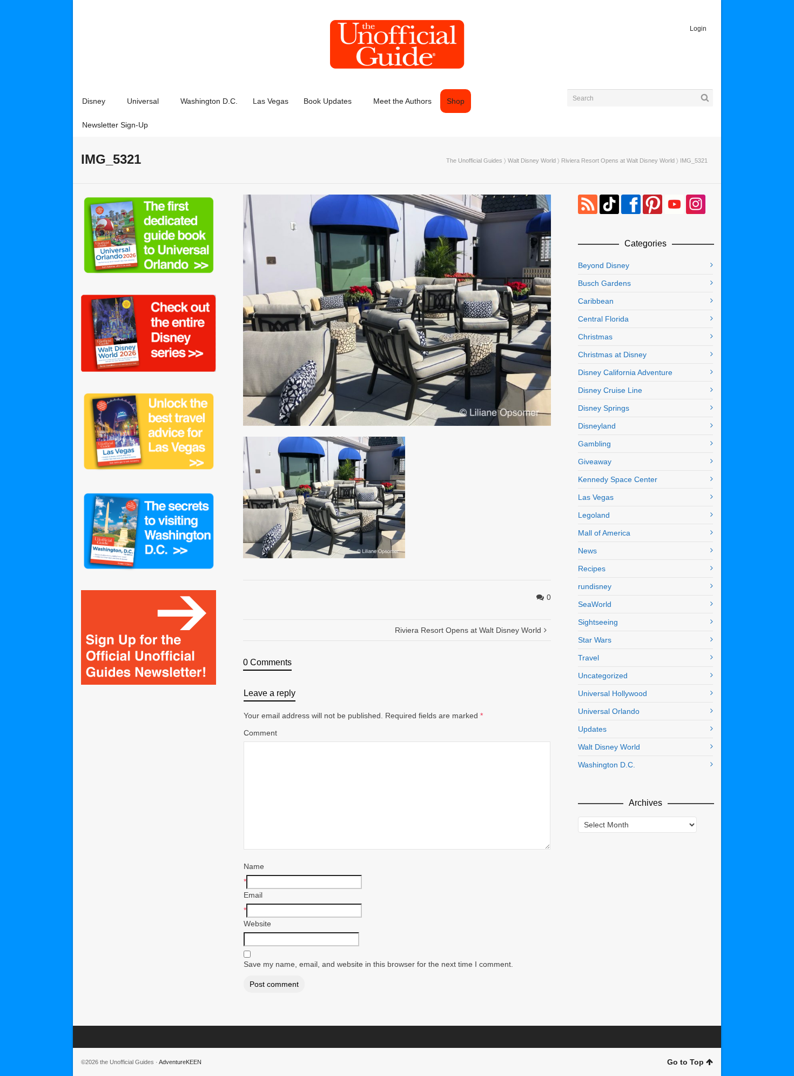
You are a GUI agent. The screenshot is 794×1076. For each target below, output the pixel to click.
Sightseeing (598, 622)
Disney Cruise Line (610, 390)
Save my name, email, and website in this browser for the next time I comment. (378, 964)
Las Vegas (596, 497)
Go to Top (685, 1062)
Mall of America (604, 533)
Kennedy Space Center (617, 479)
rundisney (594, 586)
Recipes (591, 568)
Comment (260, 733)
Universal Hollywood (612, 693)
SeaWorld (594, 604)
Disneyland (597, 426)
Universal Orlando (609, 711)
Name (254, 866)
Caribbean (596, 301)
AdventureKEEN (180, 1062)
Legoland (594, 515)
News (587, 550)
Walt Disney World (532, 160)
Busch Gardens (604, 283)
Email (253, 895)
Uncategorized (603, 675)
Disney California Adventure (625, 372)
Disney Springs (603, 408)
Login (698, 28)
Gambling (594, 443)
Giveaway (594, 461)
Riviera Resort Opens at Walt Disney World (618, 160)
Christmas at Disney (612, 354)
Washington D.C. (606, 764)
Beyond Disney (603, 265)
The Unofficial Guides (474, 160)
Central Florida (603, 319)
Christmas (595, 336)
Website (257, 923)
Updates (592, 729)
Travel (588, 657)
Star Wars (594, 640)
